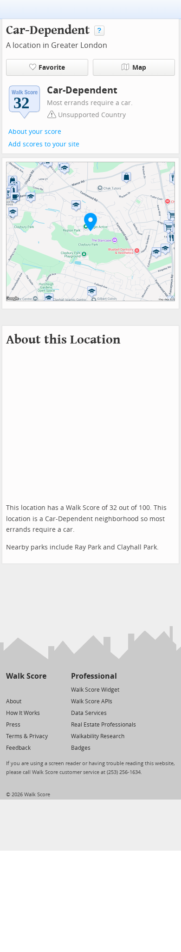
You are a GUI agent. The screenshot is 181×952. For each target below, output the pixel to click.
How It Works (23, 713)
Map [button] (139, 68)
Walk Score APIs (91, 701)
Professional (94, 676)
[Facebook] (25, 689)
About (13, 701)
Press (13, 724)
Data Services (89, 713)
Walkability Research (97, 736)
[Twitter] (11, 689)
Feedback (18, 748)
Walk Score (26, 676)
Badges (80, 748)
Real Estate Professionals (103, 724)
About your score (34, 132)
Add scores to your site (43, 144)
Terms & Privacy (27, 736)
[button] (90, 221)
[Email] (40, 689)
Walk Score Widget (95, 690)
